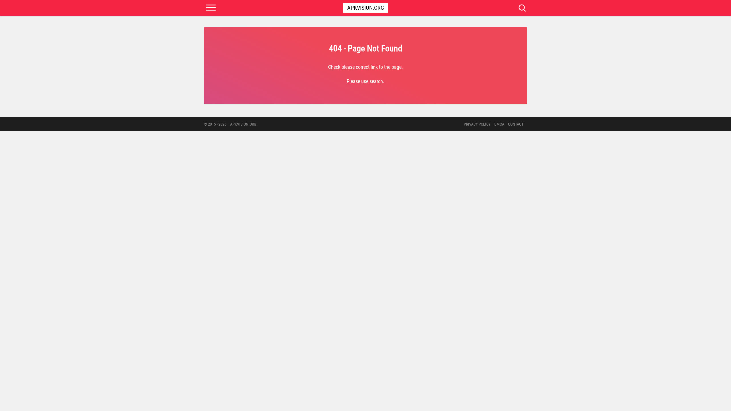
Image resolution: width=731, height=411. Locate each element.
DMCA (499, 124)
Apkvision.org (365, 7)
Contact (515, 124)
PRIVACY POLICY (477, 124)
